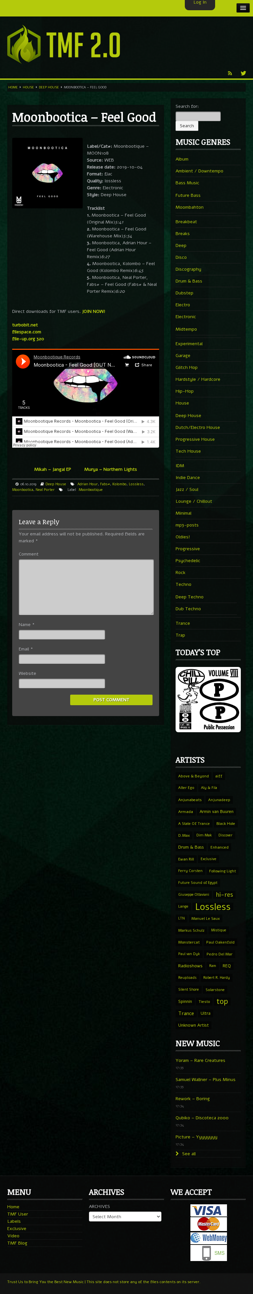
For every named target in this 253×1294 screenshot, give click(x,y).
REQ (227, 966)
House (28, 87)
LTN (181, 918)
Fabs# (105, 484)
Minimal (183, 513)
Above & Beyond (193, 776)
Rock (180, 572)
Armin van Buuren (217, 811)
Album (182, 159)
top (222, 1002)
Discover (225, 835)
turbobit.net (25, 325)
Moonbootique (91, 489)
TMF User (17, 1214)
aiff (218, 776)
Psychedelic (188, 560)
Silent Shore (188, 989)
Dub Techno (188, 609)
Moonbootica (22, 489)
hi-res (224, 895)
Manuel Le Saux (205, 918)
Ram (212, 965)
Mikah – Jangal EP (52, 469)
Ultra (206, 1013)
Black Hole (225, 823)
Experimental (189, 344)
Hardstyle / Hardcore (198, 379)
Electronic (186, 317)
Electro (183, 305)
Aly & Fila (209, 787)
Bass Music (187, 183)
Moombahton (190, 207)
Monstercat (189, 942)
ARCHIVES (99, 1206)
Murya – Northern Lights (110, 469)
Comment (29, 554)
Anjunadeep (219, 799)
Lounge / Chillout (194, 501)
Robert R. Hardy (216, 977)
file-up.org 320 (28, 339)
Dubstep (184, 293)
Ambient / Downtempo (199, 171)
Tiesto (204, 1001)
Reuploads (187, 977)
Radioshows (190, 966)
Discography (188, 269)
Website (27, 673)
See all (188, 1154)
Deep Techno (190, 597)
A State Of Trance (194, 823)
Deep (181, 245)
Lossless (136, 484)
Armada (185, 811)
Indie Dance (188, 477)
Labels (14, 1221)
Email (26, 649)
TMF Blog (17, 1243)
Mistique (218, 930)
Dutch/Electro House (198, 427)
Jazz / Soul (187, 489)
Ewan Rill (186, 859)
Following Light (222, 871)
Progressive (188, 549)
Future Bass (188, 195)
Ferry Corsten (190, 870)
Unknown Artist (193, 1025)
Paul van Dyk (189, 953)
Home (13, 87)
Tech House (188, 451)
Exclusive (208, 859)
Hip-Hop (185, 391)
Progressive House (195, 439)
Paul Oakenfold (220, 942)
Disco (181, 257)
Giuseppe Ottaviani (193, 894)
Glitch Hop (187, 367)
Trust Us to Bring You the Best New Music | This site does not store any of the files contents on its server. (104, 1281)
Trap (180, 635)
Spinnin (185, 1001)
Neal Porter (45, 489)
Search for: (187, 106)
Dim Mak (204, 835)
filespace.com (26, 332)
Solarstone (215, 989)
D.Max (184, 835)
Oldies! (183, 537)
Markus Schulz (191, 930)
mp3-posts (187, 525)
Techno (183, 584)
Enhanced (220, 847)
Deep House (49, 87)
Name (27, 624)
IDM (180, 466)
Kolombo (119, 484)
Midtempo (186, 329)
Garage (183, 355)
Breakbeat (186, 222)
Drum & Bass (189, 281)
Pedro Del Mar (220, 954)
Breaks (183, 233)
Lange (183, 906)
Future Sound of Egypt (197, 882)
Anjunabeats (190, 799)
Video (13, 1236)
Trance (183, 623)
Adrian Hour (87, 484)
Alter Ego (186, 787)
